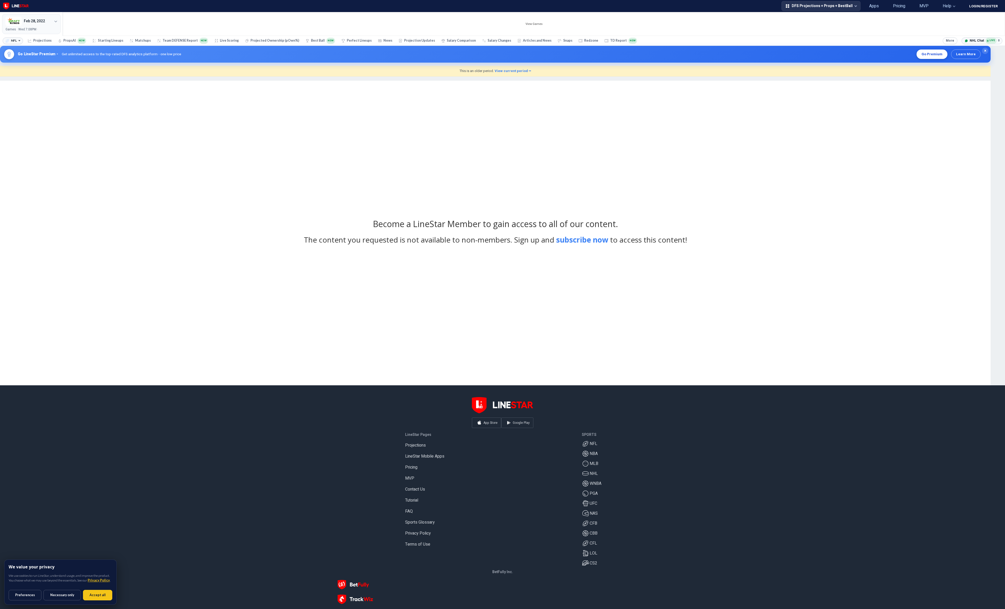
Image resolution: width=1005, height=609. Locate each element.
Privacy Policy (418, 531)
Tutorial (411, 498)
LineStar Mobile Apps (424, 454)
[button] (855, 6)
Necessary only (62, 595)
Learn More (966, 54)
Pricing (411, 465)
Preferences (25, 595)
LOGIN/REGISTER (983, 6)
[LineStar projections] (16, 6)
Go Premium (932, 54)
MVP (409, 476)
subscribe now (582, 240)
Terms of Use (417, 542)
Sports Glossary (420, 520)
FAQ (409, 509)
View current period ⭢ (513, 70)
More (950, 40)
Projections (415, 443)
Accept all (98, 595)
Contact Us (415, 487)
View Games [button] (534, 24)
